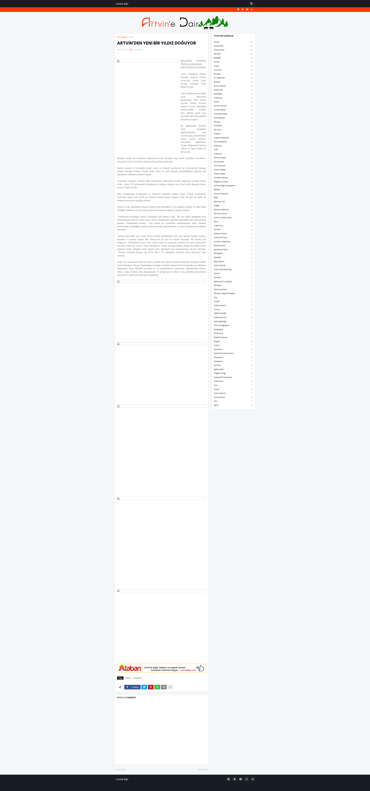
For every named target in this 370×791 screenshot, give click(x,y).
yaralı (233, 389)
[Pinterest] (151, 687)
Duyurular (233, 89)
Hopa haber (233, 173)
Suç (233, 297)
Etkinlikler (137, 678)
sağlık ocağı (233, 373)
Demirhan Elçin (233, 249)
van (233, 385)
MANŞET (233, 57)
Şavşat (233, 81)
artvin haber (233, 85)
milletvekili (233, 369)
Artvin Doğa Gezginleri (233, 185)
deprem (233, 145)
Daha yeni (121, 769)
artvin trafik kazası (233, 217)
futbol (233, 345)
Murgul (233, 121)
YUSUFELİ (233, 125)
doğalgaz (233, 329)
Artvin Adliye (233, 169)
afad (233, 101)
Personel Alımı (233, 289)
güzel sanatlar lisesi (233, 353)
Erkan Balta (233, 261)
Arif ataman (233, 165)
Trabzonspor (233, 305)
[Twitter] (144, 687)
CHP (233, 149)
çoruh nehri (233, 397)
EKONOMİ (233, 253)
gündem (233, 349)
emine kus (233, 333)
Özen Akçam (233, 393)
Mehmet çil (233, 201)
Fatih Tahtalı (233, 265)
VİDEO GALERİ (233, 313)
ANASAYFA (233, 46)
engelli (233, 341)
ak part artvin (233, 105)
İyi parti (233, 229)
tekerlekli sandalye (233, 377)
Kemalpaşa (233, 117)
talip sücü (233, 225)
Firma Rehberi (233, 141)
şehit (233, 405)
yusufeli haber (233, 113)
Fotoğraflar (233, 77)
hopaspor (233, 357)
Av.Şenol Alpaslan (233, 241)
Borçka (233, 73)
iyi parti (233, 365)
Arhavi (233, 61)
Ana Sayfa (122, 37)
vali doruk (233, 381)
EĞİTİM (233, 189)
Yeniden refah (233, 177)
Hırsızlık (233, 277)
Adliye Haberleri (233, 137)
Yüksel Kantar (233, 317)
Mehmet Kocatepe (233, 281)
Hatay (233, 273)
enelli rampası (233, 337)
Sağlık (233, 205)
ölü (233, 401)
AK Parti (233, 129)
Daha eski (202, 769)
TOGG (233, 301)
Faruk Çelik (233, 161)
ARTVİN (233, 54)
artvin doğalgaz (233, 325)
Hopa (233, 66)
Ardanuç (233, 97)
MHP (233, 197)
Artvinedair (233, 49)
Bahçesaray (233, 245)
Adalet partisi (233, 233)
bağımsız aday (233, 181)
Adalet (233, 133)
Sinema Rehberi (233, 209)
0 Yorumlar (137, 49)
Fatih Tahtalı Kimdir (233, 269)
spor (233, 221)
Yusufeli (233, 69)
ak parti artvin (233, 213)
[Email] (164, 687)
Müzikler (233, 285)
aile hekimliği (233, 321)
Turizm (233, 309)
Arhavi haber (233, 157)
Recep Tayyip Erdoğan (233, 293)
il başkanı (233, 361)
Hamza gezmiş (233, 193)
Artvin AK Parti (233, 237)
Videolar (233, 153)
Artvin (131, 37)
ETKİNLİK (233, 257)
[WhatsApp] (157, 687)
